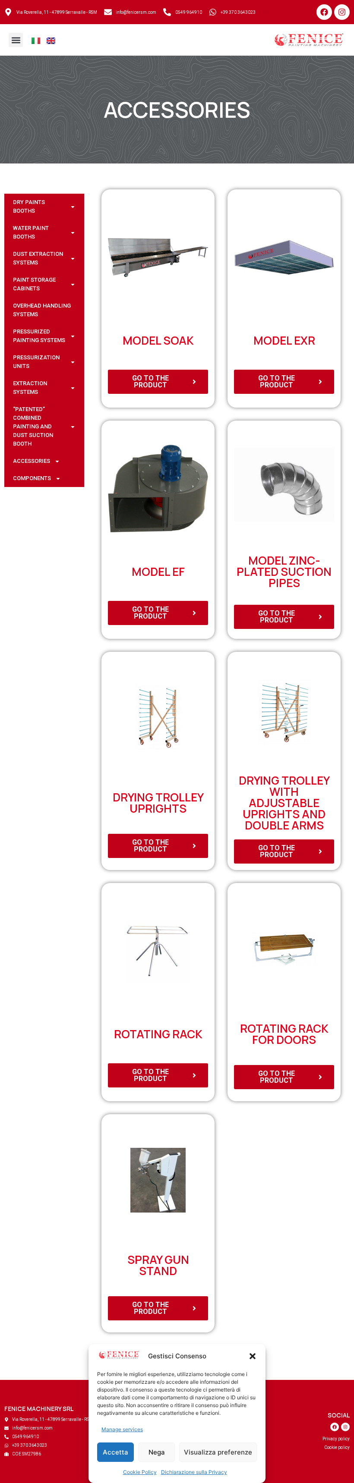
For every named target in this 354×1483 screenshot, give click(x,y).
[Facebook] (324, 12)
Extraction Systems (30, 387)
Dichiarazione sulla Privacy (194, 1472)
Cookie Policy (140, 1472)
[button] (252, 1356)
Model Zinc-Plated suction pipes (284, 572)
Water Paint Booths (31, 232)
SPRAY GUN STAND (158, 1265)
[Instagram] (342, 12)
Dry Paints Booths (29, 206)
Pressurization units (36, 361)
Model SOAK (158, 340)
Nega (157, 1452)
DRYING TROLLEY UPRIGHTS (158, 802)
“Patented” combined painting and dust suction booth (33, 426)
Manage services (122, 1429)
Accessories (177, 109)
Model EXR (284, 340)
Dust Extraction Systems (38, 258)
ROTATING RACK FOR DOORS (284, 1034)
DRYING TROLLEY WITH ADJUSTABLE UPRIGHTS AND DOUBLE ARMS (284, 803)
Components (32, 478)
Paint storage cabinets (34, 284)
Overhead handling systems (42, 309)
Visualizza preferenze (218, 1452)
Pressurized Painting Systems (39, 335)
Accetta (115, 1452)
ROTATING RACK (158, 1034)
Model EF (158, 571)
